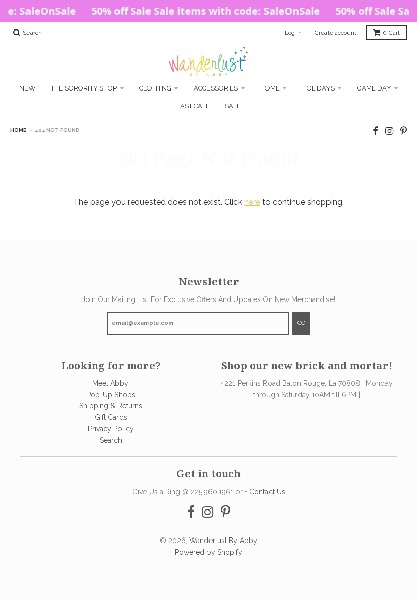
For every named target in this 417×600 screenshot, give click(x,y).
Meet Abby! (111, 383)
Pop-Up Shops (110, 395)
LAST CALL (193, 106)
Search (111, 440)
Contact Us (267, 492)
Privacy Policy (111, 429)
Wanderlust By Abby (223, 540)
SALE (233, 106)
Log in (293, 32)
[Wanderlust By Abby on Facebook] (375, 131)
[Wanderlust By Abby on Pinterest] (403, 131)
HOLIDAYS (318, 88)
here (252, 202)
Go (301, 323)
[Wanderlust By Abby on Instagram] (389, 131)
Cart (391, 32)
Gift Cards (111, 417)
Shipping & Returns (110, 406)
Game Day (374, 88)
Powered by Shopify (208, 552)
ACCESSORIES (216, 88)
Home (270, 88)
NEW (27, 88)
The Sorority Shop (84, 88)
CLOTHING (155, 88)
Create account (335, 32)
